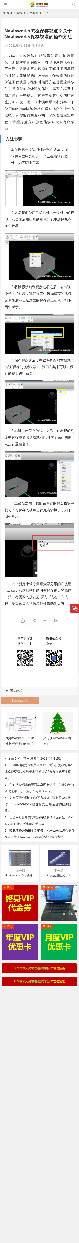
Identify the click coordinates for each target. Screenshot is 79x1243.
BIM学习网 (22, 758)
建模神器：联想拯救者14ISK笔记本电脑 (60, 917)
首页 (9, 13)
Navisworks (20, 700)
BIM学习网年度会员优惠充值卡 (21, 956)
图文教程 (32, 13)
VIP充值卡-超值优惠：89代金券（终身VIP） (21, 917)
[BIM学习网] (39, 6)
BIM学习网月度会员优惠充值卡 (60, 956)
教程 (19, 13)
